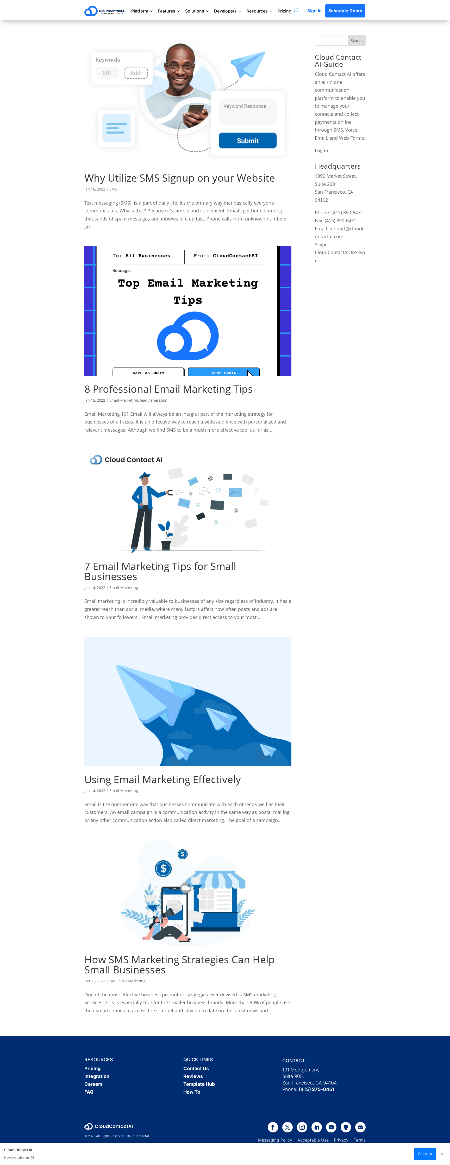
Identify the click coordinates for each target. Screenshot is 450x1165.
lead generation (153, 400)
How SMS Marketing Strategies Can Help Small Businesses (179, 964)
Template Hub (199, 1084)
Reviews (193, 1076)
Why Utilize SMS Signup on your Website (179, 178)
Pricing (284, 11)
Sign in (314, 10)
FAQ (88, 1092)
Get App (425, 1153)
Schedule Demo (345, 10)
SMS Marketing (132, 980)
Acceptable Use (313, 1140)
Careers (93, 1084)
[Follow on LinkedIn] (316, 1127)
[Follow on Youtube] (331, 1127)
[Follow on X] (287, 1127)
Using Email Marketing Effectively (162, 779)
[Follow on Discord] (360, 1127)
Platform (139, 11)
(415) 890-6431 (347, 212)
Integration (96, 1076)
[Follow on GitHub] (346, 1127)
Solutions (194, 11)
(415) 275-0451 (317, 1089)
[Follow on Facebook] (273, 1127)
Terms (360, 1140)
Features (166, 11)
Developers (225, 11)
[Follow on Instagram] (302, 1127)
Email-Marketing (123, 400)
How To (191, 1092)
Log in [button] (321, 150)
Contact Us (196, 1068)
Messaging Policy (277, 1140)
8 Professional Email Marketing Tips (168, 389)
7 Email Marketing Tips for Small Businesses (160, 571)
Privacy (341, 1140)
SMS (113, 189)
